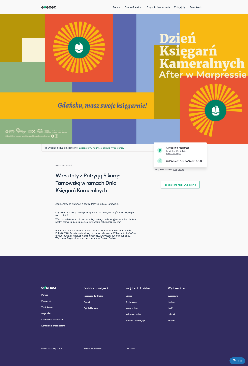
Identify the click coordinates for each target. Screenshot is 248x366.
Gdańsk (171, 314)
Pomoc (116, 7)
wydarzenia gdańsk (63, 165)
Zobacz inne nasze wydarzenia (180, 184)
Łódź (170, 308)
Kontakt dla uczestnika (52, 319)
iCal (175, 170)
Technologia (131, 302)
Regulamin (130, 348)
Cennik (87, 302)
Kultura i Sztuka (133, 314)
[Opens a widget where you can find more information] (237, 361)
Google (181, 170)
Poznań (171, 320)
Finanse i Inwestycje (135, 320)
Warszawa (173, 295)
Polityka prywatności (92, 348)
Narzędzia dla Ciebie (93, 295)
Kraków (171, 302)
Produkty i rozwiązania (96, 288)
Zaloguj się (179, 7)
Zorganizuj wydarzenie (158, 7)
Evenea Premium (133, 7)
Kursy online (131, 308)
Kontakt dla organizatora (53, 325)
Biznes (129, 295)
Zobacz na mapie (173, 153)
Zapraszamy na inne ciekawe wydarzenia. (101, 147)
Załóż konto (196, 7)
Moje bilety (46, 313)
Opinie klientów (91, 308)
